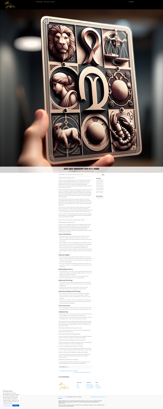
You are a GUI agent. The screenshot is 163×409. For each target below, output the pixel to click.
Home (78, 384)
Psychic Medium (98, 387)
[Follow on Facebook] (58, 392)
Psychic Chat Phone (62, 396)
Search (103, 174)
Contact (78, 387)
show (67, 366)
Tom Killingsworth (74, 171)
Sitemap (97, 384)
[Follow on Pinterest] (64, 392)
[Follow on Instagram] (63, 392)
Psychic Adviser (98, 386)
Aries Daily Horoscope (88, 171)
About (78, 386)
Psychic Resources (39, 1)
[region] (11, 398)
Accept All (15, 405)
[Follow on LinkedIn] (61, 392)
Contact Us (53, 1)
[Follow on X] (60, 392)
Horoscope (97, 385)
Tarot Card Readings (89, 387)
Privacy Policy (94, 396)
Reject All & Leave (7, 405)
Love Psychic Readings (90, 386)
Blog (45, 1)
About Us (48, 1)
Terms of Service (101, 396)
